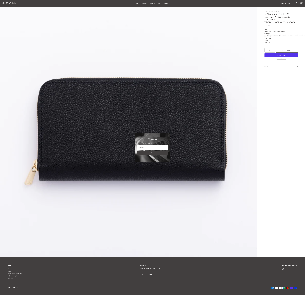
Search (9, 271)
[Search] (297, 3)
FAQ (159, 3)
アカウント (291, 3)
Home (137, 3)
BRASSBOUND (15, 288)
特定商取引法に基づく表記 (15, 274)
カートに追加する (286, 50)
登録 (152, 153)
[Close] (168, 135)
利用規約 (10, 278)
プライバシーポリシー (14, 276)
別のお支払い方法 (281, 59)
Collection (144, 3)
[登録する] (164, 274)
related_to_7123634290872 (271, 12)
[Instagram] (152, 158)
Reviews (266, 66)
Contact (166, 3)
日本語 (282, 3)
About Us (152, 3)
